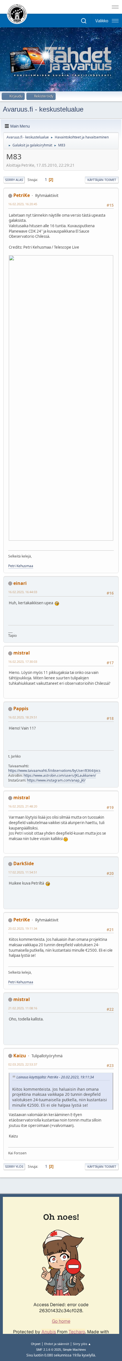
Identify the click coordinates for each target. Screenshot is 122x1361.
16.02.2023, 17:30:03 (22, 661)
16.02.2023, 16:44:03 (22, 592)
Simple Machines (74, 1349)
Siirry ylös (14, 1166)
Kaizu (19, 1055)
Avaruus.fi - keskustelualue (43, 109)
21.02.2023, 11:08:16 (22, 1008)
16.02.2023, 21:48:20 (22, 806)
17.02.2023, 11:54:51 (22, 872)
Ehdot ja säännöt (56, 1344)
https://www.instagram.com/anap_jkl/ (56, 780)
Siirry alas (14, 180)
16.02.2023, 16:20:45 (22, 204)
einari (20, 583)
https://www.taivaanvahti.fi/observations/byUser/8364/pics (54, 770)
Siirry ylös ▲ (82, 1344)
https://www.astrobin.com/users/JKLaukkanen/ (60, 775)
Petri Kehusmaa (20, 565)
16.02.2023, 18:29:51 (22, 717)
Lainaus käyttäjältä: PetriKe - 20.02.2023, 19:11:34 (55, 1077)
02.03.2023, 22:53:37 (22, 1064)
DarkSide (23, 863)
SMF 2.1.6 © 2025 (48, 1349)
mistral (21, 653)
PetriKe (21, 195)
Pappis (20, 708)
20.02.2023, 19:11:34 (22, 928)
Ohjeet (36, 1344)
